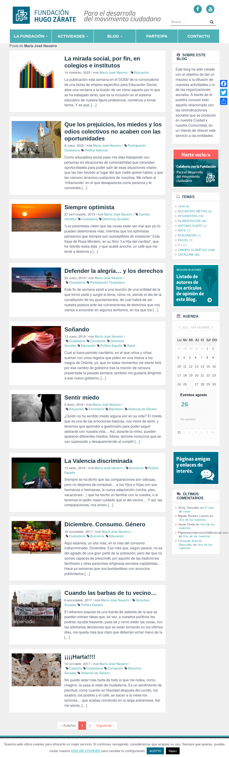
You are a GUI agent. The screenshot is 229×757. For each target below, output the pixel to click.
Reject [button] (173, 751)
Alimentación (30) (192, 221)
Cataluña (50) (189, 254)
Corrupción (98, 341)
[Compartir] (223, 101)
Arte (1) (184, 230)
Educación (141, 72)
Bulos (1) (185, 240)
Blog (113, 36)
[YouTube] (210, 8)
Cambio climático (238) (196, 250)
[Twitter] (223, 92)
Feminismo (96, 409)
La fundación (29, 36)
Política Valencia (96, 150)
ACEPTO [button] (155, 751)
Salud (131, 345)
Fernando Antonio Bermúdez (190, 543)
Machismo (116, 409)
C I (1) (182, 245)
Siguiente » (105, 725)
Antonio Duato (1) (192, 226)
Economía (136, 468)
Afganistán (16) (191, 216)
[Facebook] (198, 8)
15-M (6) (183, 206)
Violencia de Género (142, 409)
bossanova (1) (189, 235)
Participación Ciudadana (107, 282)
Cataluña (75, 668)
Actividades (71, 36)
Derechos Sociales (115, 219)
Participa (157, 36)
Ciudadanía (89, 219)
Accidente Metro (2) (195, 211)
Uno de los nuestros (192, 519)
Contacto (198, 36)
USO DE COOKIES (85, 751)
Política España (111, 345)
